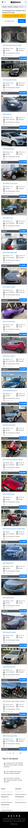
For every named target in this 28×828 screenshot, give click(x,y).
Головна (19, 818)
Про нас (23, 818)
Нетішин (16, 6)
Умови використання (7, 820)
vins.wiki (4, 6)
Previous (3, 34)
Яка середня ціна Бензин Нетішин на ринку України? (12, 772)
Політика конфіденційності (19, 820)
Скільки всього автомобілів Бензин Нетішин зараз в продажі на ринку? (13, 764)
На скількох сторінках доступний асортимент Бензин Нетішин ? (13, 780)
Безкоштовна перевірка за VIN (9, 818)
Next (25, 34)
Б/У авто (10, 6)
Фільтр (22, 21)
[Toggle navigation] (26, 2)
